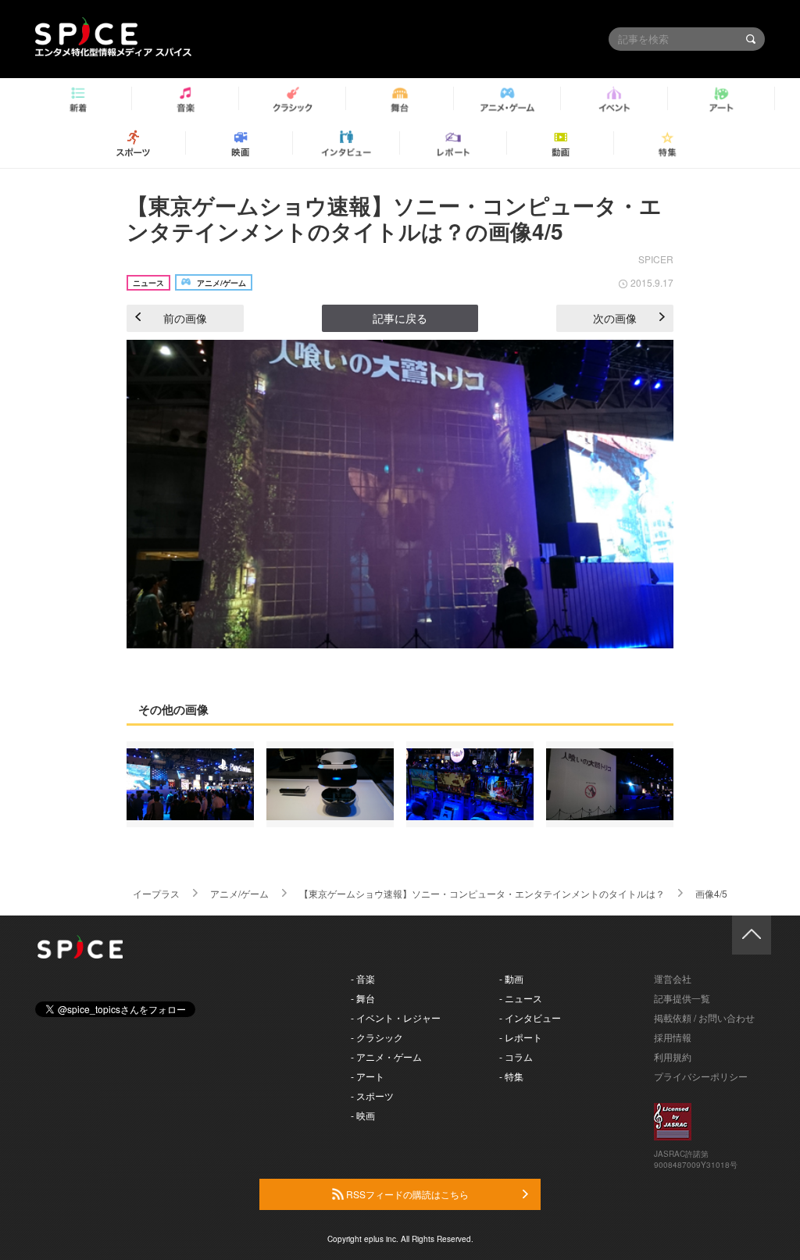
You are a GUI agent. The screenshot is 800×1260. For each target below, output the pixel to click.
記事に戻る (400, 318)
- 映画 (363, 1115)
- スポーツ (372, 1095)
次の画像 (615, 318)
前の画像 (185, 318)
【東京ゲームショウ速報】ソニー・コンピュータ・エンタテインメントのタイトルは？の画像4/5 (394, 218)
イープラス (156, 893)
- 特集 (511, 1076)
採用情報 (672, 1037)
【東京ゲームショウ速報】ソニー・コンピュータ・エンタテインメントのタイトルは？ (482, 893)
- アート (367, 1076)
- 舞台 (363, 998)
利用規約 (672, 1056)
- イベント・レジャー (396, 1017)
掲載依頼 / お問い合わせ (704, 1017)
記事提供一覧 (682, 998)
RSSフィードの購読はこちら (406, 1194)
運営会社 (672, 978)
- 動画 (511, 978)
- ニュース (520, 998)
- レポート (520, 1037)
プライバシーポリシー (701, 1076)
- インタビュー (530, 1017)
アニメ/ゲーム (239, 893)
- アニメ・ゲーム (386, 1056)
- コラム (516, 1056)
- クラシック (377, 1037)
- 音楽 (363, 978)
